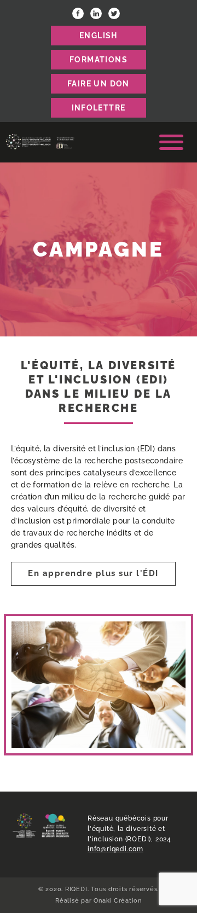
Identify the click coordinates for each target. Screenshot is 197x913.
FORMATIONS (98, 59)
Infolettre (99, 107)
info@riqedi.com (115, 849)
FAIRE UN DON (98, 83)
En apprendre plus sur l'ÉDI (93, 573)
